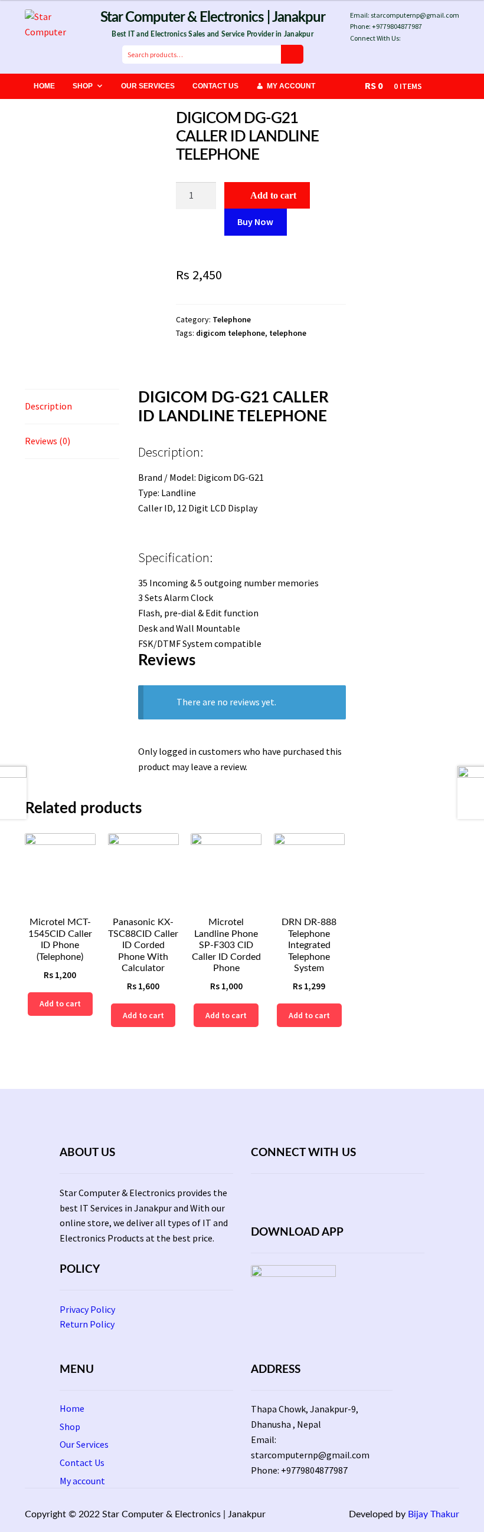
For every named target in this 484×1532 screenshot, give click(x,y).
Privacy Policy (87, 1309)
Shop (83, 86)
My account (291, 86)
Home (44, 86)
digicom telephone (230, 333)
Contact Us (215, 86)
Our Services (148, 86)
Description (48, 406)
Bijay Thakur (433, 1514)
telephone (287, 333)
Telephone (231, 319)
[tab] (72, 406)
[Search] (292, 54)
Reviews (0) (47, 441)
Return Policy (87, 1324)
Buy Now (255, 221)
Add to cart (273, 195)
